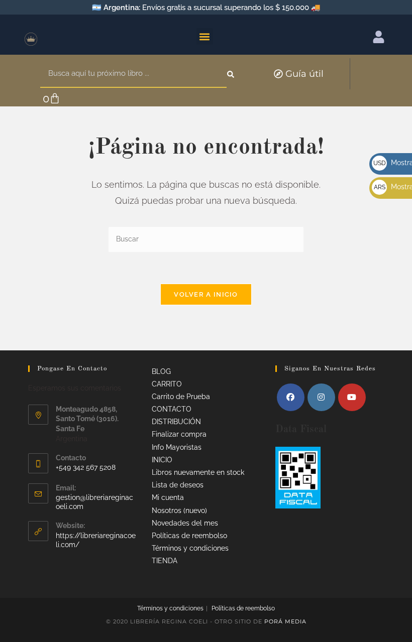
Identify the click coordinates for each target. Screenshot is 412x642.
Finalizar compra (179, 434)
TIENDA (164, 561)
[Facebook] (290, 397)
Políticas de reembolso (189, 536)
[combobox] (133, 74)
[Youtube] (352, 397)
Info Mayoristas (176, 447)
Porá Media (285, 621)
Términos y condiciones (190, 548)
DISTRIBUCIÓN (176, 422)
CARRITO (167, 384)
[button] (204, 36)
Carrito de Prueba (181, 397)
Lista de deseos (177, 485)
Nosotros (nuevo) (179, 510)
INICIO (162, 460)
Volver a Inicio (206, 294)
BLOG (161, 371)
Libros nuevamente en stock (198, 472)
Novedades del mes (185, 523)
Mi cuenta (168, 497)
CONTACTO (171, 409)
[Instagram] (321, 397)
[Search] (231, 74)
